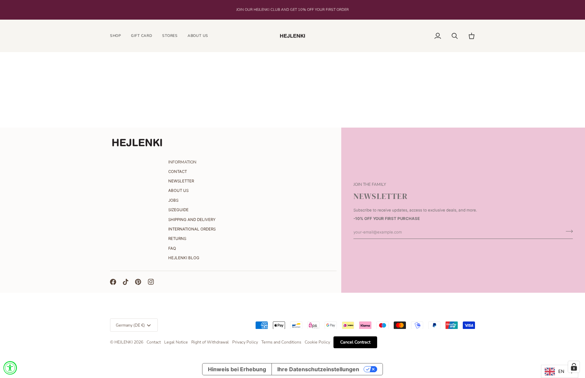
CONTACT (177, 171)
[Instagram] (151, 282)
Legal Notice (176, 342)
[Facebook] (113, 282)
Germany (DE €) (130, 325)
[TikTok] (125, 282)
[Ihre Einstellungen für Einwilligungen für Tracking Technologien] (574, 367)
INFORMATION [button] (182, 162)
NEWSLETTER (181, 181)
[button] (118, 36)
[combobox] (559, 371)
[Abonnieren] (567, 231)
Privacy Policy (245, 342)
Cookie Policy (317, 342)
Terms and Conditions (281, 342)
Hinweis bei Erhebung (237, 369)
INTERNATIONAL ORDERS (192, 229)
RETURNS (177, 238)
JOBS (173, 200)
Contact (154, 342)
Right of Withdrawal (210, 342)
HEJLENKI (123, 342)
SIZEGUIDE (178, 209)
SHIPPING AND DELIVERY (192, 219)
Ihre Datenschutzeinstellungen (318, 369)
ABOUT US (178, 190)
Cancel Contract (355, 342)
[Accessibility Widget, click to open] (10, 368)
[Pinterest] (138, 282)
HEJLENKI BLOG (183, 257)
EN (561, 371)
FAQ (172, 248)
